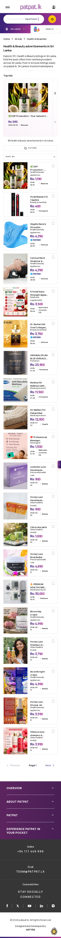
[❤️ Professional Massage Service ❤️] (15, 446)
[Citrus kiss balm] (15, 534)
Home (6, 39)
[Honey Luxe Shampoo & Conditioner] (15, 650)
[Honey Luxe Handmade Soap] (15, 506)
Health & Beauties (37, 39)
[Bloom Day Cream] (15, 620)
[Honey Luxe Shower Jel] (15, 711)
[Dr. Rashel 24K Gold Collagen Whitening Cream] (15, 333)
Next (48, 765)
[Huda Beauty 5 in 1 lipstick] (15, 204)
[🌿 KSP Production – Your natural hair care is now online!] (15, 175)
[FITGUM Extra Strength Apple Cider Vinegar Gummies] (15, 301)
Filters (32, 148)
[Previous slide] (55, 93)
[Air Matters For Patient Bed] (15, 417)
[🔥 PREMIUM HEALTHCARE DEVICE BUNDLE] (15, 592)
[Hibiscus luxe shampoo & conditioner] (15, 741)
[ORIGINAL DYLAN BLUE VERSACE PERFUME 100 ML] (15, 363)
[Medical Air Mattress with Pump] (15, 390)
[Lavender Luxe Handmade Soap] (15, 476)
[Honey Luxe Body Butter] (15, 563)
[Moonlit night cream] (15, 680)
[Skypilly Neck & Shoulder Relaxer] (15, 235)
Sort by (10, 156)
